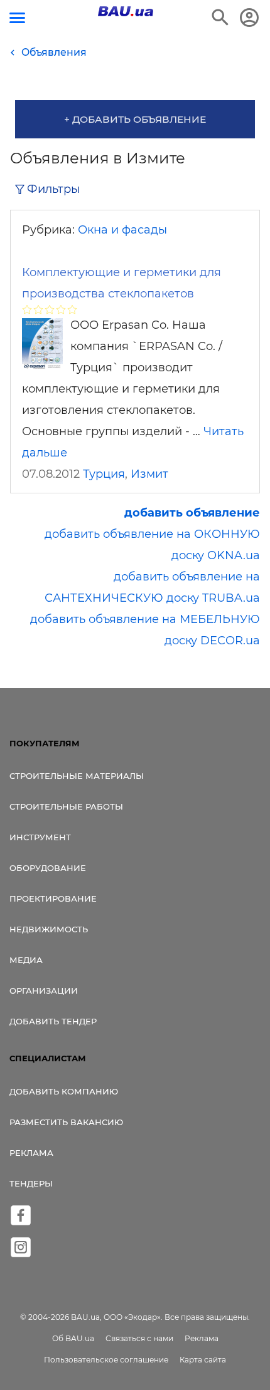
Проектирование (53, 898)
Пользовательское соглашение (106, 1359)
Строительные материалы (76, 776)
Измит (149, 474)
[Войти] (249, 17)
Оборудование (47, 868)
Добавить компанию (63, 1091)
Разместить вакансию (66, 1122)
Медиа (26, 960)
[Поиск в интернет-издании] (220, 17)
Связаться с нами (139, 1338)
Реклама (31, 1153)
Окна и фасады (122, 230)
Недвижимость (48, 929)
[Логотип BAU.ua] (125, 11)
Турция (104, 474)
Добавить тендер (53, 1021)
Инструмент (40, 837)
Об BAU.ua (73, 1338)
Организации (43, 991)
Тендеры (31, 1183)
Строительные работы (66, 806)
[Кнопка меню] (17, 18)
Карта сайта (203, 1359)
